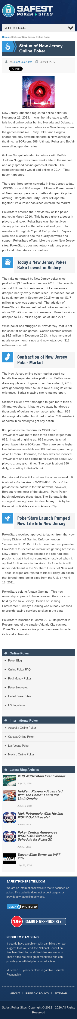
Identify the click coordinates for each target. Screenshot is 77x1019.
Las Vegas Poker (18, 745)
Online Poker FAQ (19, 669)
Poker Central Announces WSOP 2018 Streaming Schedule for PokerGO (37, 836)
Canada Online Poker (21, 736)
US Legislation (17, 705)
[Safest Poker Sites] (27, 16)
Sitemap (61, 993)
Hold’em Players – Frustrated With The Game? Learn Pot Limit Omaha (40, 795)
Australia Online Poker (22, 727)
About (15, 993)
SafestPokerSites (22, 62)
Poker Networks (18, 687)
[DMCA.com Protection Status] (22, 909)
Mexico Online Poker (21, 754)
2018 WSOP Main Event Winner (41, 776)
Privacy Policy (37, 993)
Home (5, 37)
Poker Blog (15, 660)
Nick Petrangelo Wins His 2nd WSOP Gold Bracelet (40, 815)
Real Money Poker (19, 678)
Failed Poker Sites (19, 696)
